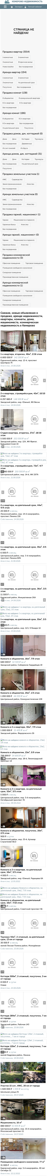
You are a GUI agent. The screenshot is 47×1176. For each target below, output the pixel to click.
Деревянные (27, 144)
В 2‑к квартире (8, 103)
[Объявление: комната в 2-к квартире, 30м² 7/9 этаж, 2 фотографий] (23, 724)
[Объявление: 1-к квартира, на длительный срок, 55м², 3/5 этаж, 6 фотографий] (23, 609)
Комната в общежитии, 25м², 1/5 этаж (20, 693)
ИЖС (5, 179)
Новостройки (8, 67)
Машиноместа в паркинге (24, 220)
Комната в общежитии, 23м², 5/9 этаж (20, 753)
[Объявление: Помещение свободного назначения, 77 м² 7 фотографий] (23, 1159)
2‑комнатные (23, 57)
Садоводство (17, 179)
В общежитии (8, 98)
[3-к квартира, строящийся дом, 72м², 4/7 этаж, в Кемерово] (23, 456)
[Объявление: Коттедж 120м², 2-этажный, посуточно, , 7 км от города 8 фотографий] (23, 1036)
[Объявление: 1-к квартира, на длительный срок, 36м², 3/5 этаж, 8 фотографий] (12, 586)
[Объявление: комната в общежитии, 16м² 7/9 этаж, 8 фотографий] (23, 656)
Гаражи (5, 220)
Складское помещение (12, 272)
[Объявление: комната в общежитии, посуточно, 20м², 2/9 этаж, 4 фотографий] (23, 828)
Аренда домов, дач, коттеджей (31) (22, 154)
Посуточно (7, 87)
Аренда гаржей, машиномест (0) (20, 235)
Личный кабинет (35, 7)
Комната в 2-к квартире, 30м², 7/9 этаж (21, 727)
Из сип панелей (9, 148)
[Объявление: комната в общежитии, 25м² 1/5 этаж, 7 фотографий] (23, 690)
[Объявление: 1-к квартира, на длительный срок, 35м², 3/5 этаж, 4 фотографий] (12, 544)
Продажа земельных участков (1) (20, 174)
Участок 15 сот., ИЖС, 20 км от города (20, 1086)
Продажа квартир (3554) (16, 52)
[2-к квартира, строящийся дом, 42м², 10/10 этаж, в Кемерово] (12, 391)
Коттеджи (25, 139)
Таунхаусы (39, 139)
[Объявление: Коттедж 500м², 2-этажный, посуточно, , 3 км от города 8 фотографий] (12, 974)
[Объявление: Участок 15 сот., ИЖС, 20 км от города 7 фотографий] (23, 1083)
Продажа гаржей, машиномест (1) (21, 214)
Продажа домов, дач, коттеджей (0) (22, 134)
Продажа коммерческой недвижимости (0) (16, 256)
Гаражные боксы (9, 225)
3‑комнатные (8, 62)
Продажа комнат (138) (14, 93)
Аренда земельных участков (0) (20, 194)
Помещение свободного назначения (17, 268)
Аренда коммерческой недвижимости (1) (15, 284)
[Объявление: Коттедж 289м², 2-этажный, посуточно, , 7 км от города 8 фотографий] (12, 1013)
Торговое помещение (34, 263)
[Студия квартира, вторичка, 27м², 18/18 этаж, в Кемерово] (12, 430)
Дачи (14, 139)
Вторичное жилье (25, 62)
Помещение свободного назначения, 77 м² (23, 1162)
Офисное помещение (11, 263)
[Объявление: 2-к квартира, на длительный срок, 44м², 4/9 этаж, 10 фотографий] (12, 502)
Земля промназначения (12, 184)
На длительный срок (26, 83)
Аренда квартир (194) (14, 72)
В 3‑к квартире (25, 103)
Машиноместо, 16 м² (11, 1123)
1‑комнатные (8, 57)
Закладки (19, 7)
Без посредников (26, 67)
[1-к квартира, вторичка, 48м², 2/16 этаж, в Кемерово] (12, 351)
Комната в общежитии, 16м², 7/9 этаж (20, 659)
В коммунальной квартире (29, 98)
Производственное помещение (15, 277)
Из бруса (24, 148)
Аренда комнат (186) (14, 113)
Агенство (30, 184)
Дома (5, 139)
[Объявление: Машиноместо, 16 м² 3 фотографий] (23, 1120)
